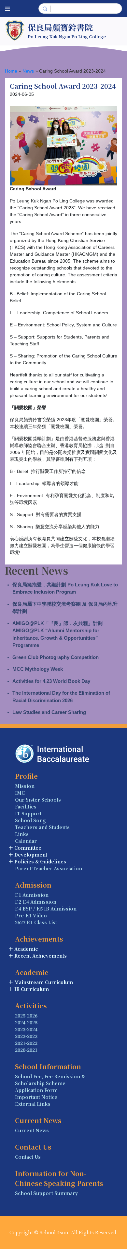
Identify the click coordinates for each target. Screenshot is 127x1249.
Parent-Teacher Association (48, 868)
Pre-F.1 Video (31, 915)
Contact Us (28, 1157)
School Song (30, 820)
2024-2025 (26, 1022)
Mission (25, 786)
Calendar (26, 841)
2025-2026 (26, 1015)
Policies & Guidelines (40, 861)
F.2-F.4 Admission (35, 901)
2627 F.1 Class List (36, 922)
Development (30, 854)
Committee (27, 847)
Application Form (36, 1090)
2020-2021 (26, 1050)
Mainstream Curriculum (43, 982)
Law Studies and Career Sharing (49, 712)
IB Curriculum (31, 989)
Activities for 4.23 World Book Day (51, 681)
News (28, 71)
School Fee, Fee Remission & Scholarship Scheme (50, 1079)
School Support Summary (46, 1193)
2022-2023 (26, 1036)
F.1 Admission (32, 895)
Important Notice (36, 1097)
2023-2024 (26, 1029)
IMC (20, 792)
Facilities (25, 806)
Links (22, 834)
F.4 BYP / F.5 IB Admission (46, 908)
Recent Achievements (40, 955)
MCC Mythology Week (37, 669)
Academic (26, 948)
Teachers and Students (42, 827)
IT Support (28, 813)
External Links (32, 1104)
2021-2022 (26, 1043)
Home (11, 71)
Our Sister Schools (38, 799)
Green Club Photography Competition (55, 657)
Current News (32, 1130)
